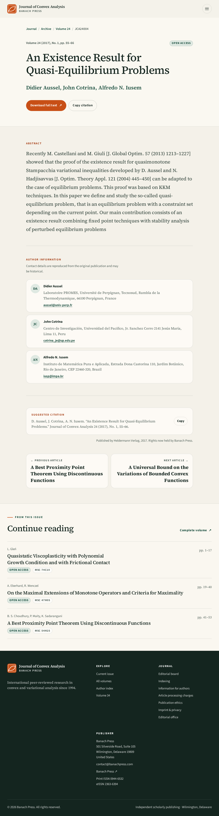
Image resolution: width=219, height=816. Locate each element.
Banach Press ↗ (106, 771)
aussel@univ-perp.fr (57, 305)
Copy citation (83, 105)
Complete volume (193, 530)
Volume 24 (63, 29)
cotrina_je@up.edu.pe (59, 340)
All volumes (103, 681)
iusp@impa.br (53, 376)
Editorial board (168, 674)
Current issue (105, 674)
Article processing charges (175, 695)
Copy (180, 421)
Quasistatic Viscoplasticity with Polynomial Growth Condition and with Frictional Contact (58, 559)
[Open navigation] (207, 8)
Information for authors (173, 688)
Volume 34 (103, 695)
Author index (104, 688)
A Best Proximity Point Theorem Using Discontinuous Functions (79, 623)
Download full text (46, 105)
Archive (46, 29)
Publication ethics (170, 703)
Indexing (164, 681)
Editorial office (168, 717)
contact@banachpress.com (114, 764)
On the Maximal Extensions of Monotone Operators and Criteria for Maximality (95, 593)
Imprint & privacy (169, 710)
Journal (31, 29)
